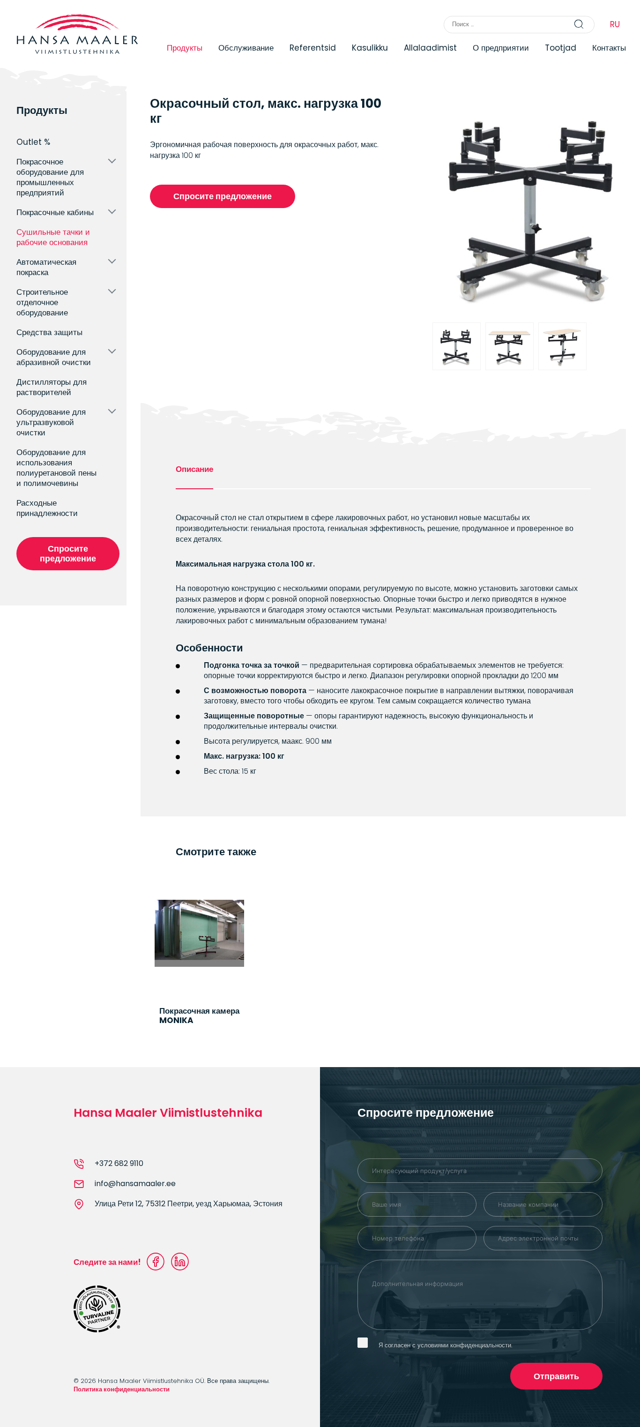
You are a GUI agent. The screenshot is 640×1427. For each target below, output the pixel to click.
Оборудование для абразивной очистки (53, 357)
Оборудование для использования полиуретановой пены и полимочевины (56, 467)
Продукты (184, 47)
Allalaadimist (430, 47)
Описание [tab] (194, 469)
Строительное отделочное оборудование (42, 302)
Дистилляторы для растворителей (51, 387)
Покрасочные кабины (55, 212)
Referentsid (313, 47)
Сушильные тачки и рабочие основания (53, 237)
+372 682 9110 (119, 1163)
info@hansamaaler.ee (135, 1184)
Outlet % (33, 142)
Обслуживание (246, 47)
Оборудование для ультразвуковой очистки (51, 422)
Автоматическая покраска (46, 267)
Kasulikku (370, 47)
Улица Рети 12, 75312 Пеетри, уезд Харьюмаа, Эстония (189, 1204)
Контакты (609, 47)
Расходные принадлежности (47, 508)
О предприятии (501, 47)
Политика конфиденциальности (122, 1389)
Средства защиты (49, 332)
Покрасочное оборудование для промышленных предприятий (50, 177)
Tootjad (560, 47)
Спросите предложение (68, 553)
